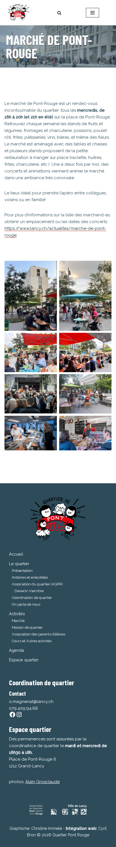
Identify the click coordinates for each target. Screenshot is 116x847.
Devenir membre (29, 591)
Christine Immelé (46, 828)
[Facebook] (12, 714)
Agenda (16, 650)
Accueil (16, 554)
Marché (18, 621)
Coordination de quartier (32, 598)
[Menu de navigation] (92, 12)
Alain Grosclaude (42, 781)
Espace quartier (24, 659)
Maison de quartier (27, 627)
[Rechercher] (59, 13)
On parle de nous (26, 604)
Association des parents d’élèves (38, 634)
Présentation (22, 571)
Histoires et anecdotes (30, 577)
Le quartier (19, 563)
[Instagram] (19, 714)
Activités (17, 613)
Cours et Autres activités (32, 641)
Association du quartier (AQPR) (37, 584)
